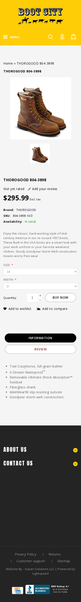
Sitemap (63, 561)
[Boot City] (40, 16)
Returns (55, 554)
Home (8, 63)
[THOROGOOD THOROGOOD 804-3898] (41, 108)
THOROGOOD (26, 210)
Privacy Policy (25, 554)
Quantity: (10, 298)
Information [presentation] (40, 338)
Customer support (31, 561)
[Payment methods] (17, 593)
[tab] (40, 337)
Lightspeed (40, 573)
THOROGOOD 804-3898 (35, 63)
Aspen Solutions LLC (40, 569)
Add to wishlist (20, 309)
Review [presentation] (40, 349)
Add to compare (55, 309)
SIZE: (8, 265)
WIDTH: (9, 280)
